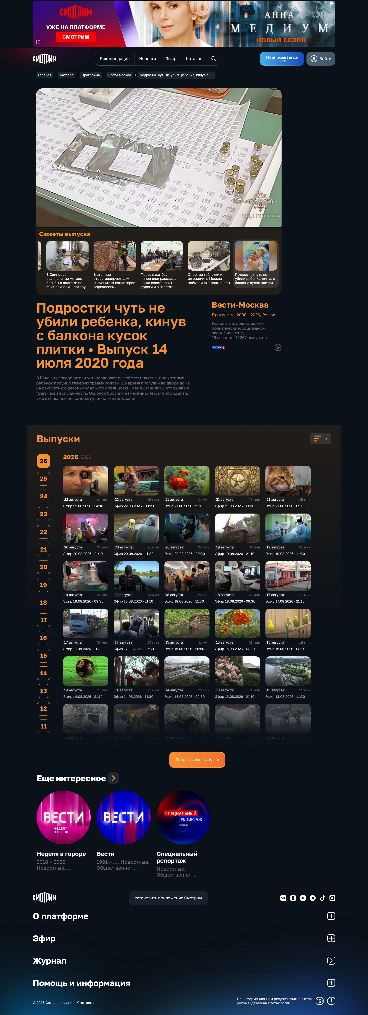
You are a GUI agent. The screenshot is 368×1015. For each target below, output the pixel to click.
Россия (269, 314)
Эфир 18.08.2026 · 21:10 (133, 601)
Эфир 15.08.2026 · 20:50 (184, 649)
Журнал (49, 960)
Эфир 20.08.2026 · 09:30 (184, 554)
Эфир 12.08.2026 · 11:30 (184, 744)
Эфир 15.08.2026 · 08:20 (285, 649)
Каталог (66, 75)
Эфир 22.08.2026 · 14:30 (83, 506)
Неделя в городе (61, 853)
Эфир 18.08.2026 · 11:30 (184, 601)
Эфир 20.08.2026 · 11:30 (134, 554)
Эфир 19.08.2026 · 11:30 (285, 554)
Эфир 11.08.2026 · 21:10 (284, 744)
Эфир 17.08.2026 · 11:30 (83, 649)
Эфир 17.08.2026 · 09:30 (134, 649)
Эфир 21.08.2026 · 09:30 (285, 506)
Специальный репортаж (177, 857)
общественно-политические (238, 326)
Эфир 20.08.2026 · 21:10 (83, 554)
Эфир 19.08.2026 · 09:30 (83, 601)
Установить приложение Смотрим (168, 898)
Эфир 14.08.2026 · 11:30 (133, 696)
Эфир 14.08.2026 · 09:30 (184, 696)
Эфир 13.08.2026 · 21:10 (234, 696)
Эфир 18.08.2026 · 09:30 (235, 601)
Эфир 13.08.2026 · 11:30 (285, 696)
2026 (86, 457)
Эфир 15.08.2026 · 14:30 (235, 649)
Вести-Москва (119, 75)
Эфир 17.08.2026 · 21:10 (285, 601)
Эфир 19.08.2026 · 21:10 (234, 554)
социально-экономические (238, 330)
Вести (105, 853)
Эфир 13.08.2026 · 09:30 (83, 744)
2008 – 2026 (248, 314)
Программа (91, 75)
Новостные (223, 323)
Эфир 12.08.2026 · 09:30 (235, 744)
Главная (44, 75)
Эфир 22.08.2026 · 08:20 (134, 506)
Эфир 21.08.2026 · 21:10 (184, 506)
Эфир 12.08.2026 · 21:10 (133, 744)
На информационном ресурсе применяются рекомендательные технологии (274, 1001)
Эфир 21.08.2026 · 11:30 (234, 506)
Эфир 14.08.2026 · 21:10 (83, 696)
